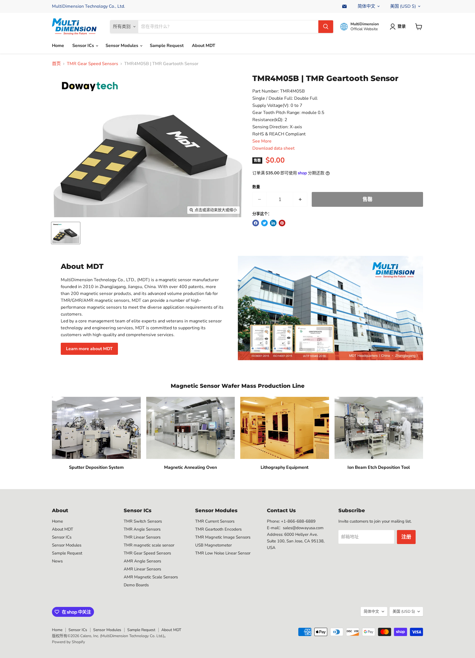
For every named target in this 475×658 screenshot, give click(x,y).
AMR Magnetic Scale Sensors (151, 577)
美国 (403, 6)
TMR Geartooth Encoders (218, 529)
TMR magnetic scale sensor (149, 545)
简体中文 (366, 6)
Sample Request (167, 46)
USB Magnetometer (213, 545)
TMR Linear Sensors (142, 537)
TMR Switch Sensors (143, 521)
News (57, 561)
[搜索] (325, 26)
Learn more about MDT (89, 349)
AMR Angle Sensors (142, 561)
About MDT (203, 46)
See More (262, 141)
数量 (256, 187)
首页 (56, 63)
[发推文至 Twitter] (264, 223)
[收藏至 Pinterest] (282, 223)
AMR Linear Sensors (142, 569)
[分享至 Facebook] (255, 223)
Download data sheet (273, 148)
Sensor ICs (83, 46)
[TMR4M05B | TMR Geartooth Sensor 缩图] (65, 233)
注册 (406, 537)
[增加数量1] (300, 199)
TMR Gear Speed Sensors (92, 63)
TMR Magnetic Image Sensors (222, 537)
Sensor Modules (122, 46)
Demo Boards (136, 585)
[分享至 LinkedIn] (273, 223)
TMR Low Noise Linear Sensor (222, 553)
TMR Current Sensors (214, 521)
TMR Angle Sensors (142, 529)
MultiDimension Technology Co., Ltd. (88, 6)
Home (58, 46)
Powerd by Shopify (68, 642)
